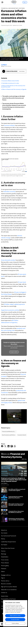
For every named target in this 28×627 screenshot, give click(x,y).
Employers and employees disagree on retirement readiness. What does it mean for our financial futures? (13, 479)
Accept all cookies (15, 619)
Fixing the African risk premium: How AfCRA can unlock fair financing (16, 512)
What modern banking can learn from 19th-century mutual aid (16, 504)
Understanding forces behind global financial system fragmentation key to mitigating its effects (16, 498)
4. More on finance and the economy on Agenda (13, 89)
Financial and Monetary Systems (13, 8)
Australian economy (9, 191)
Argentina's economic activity (10, 310)
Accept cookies (14, 351)
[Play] (3, 71)
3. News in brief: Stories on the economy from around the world (13, 86)
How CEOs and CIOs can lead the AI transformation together (16, 490)
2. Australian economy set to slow (10, 83)
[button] (14, 416)
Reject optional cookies (15, 615)
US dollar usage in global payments (14, 304)
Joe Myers (4, 64)
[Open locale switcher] (2, 624)
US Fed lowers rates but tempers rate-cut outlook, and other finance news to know (16, 520)
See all (24, 459)
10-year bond (22, 282)
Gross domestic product (8, 260)
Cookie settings (15, 623)
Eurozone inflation (9, 125)
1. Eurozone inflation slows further (10, 80)
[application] (14, 416)
